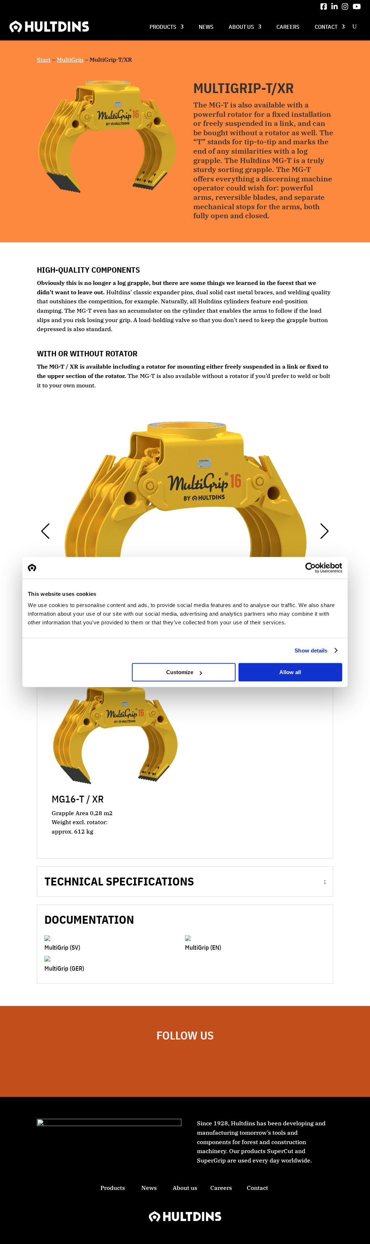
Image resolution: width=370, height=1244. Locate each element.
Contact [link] (326, 26)
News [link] (206, 26)
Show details (310, 650)
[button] (45, 531)
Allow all (290, 672)
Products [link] (163, 26)
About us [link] (241, 26)
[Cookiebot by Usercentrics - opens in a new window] (310, 567)
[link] (323, 6)
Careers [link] (288, 26)
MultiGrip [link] (70, 59)
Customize (179, 672)
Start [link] (44, 59)
